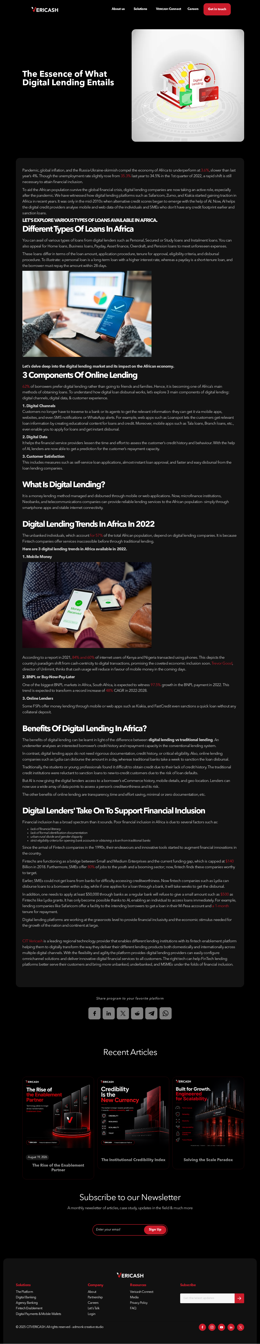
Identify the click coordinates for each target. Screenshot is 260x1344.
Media (134, 1297)
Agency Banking (27, 1303)
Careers (93, 1303)
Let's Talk (93, 1308)
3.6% (205, 170)
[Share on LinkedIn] (109, 1013)
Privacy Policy (138, 1303)
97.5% (156, 685)
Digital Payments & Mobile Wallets (38, 1314)
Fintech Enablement (29, 1308)
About (92, 1292)
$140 (229, 861)
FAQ (133, 1308)
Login (91, 1314)
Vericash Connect (141, 1292)
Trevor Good (221, 664)
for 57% (96, 536)
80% (91, 867)
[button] (140, 9)
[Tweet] (123, 1013)
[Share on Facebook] (94, 1013)
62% (26, 387)
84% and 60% (83, 658)
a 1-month (220, 906)
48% (109, 691)
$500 (224, 895)
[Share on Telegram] (151, 1013)
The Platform (24, 1292)
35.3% (126, 176)
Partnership (95, 1297)
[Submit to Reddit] (137, 1013)
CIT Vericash (32, 941)
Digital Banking (26, 1297)
